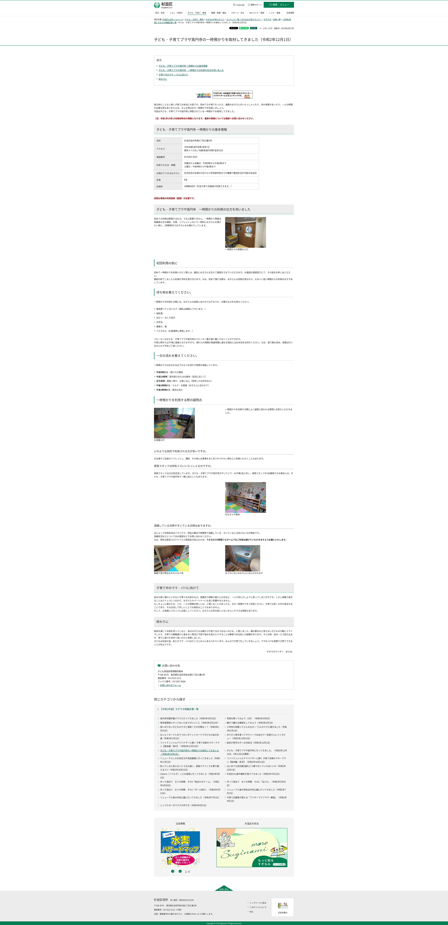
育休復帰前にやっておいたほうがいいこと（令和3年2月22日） (189, 722)
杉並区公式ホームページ (172, 19)
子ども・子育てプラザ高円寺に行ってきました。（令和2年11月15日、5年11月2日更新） (257, 752)
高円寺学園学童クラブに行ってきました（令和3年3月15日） (188, 718)
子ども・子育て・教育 (194, 19)
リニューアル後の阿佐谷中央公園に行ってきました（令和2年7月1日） (256, 791)
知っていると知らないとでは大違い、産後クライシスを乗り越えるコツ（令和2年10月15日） (189, 767)
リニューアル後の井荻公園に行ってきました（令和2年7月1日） (190, 797)
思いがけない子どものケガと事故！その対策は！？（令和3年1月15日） (189, 728)
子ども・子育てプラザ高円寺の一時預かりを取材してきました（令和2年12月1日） (189, 752)
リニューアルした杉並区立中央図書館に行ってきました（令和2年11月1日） (190, 760)
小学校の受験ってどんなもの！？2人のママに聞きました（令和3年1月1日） (257, 728)
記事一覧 (277, 19)
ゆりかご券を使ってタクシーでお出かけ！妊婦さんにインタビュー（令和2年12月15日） (256, 736)
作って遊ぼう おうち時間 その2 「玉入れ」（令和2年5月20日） (256, 783)
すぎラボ (267, 19)
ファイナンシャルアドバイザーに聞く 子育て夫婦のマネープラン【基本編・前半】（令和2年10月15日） (256, 760)
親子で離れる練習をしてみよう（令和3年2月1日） (250, 722)
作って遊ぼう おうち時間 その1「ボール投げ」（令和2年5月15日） (190, 791)
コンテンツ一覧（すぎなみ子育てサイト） (244, 19)
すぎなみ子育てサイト (215, 19)
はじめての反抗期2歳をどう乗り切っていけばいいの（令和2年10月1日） (256, 767)
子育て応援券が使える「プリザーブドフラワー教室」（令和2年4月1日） (257, 799)
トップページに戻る (258, 902)
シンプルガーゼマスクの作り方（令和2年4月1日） (184, 805)
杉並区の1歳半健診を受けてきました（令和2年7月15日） (254, 773)
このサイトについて (258, 907)
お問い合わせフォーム (170, 685)
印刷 (254, 28)
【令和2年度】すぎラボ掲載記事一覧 (179, 709)
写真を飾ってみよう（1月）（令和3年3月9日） (249, 718)
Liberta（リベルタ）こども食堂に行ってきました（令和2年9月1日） (190, 775)
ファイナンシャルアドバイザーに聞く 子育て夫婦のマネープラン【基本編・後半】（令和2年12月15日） (189, 744)
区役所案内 (282, 912)
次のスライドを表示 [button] (180, 871)
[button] (238, 5)
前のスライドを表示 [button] (172, 871)
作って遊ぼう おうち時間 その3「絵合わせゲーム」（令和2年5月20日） (189, 783)
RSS (251, 911)
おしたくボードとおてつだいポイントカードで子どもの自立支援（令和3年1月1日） (189, 736)
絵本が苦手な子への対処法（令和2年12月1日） (249, 742)
